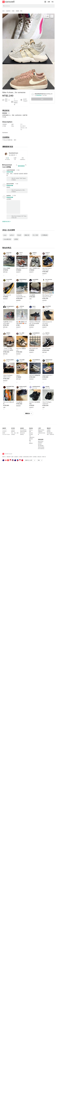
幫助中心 (4, 456)
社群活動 (31, 434)
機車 (30, 440)
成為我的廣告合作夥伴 (27, 456)
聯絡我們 (8, 456)
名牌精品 (13, 434)
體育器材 (40, 444)
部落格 (3, 432)
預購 (30, 431)
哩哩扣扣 (31, 430)
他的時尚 (13, 430)
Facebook (4, 430)
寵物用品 (22, 434)
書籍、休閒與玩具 (50, 434)
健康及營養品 (40, 441)
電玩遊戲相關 (40, 445)
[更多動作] (51, 16)
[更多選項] (3, 275)
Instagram (4, 431)
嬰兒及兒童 (22, 432)
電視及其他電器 (23, 431)
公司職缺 (20, 456)
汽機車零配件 (31, 437)
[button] (17, 155)
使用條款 (35, 456)
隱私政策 (39, 456)
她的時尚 (13, 431)
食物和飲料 (40, 442)
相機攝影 (48, 430)
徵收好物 (31, 432)
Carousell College (6, 434)
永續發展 (16, 456)
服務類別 (31, 443)
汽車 (30, 435)
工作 (30, 441)
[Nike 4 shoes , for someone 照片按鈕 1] (28, 26)
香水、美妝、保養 (14, 432)
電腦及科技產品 (41, 430)
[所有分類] (45, 2)
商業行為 (44, 456)
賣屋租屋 (31, 438)
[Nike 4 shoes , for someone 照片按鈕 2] (28, 51)
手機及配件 (40, 431)
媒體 (12, 456)
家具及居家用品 (23, 430)
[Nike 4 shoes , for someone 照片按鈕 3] (28, 76)
